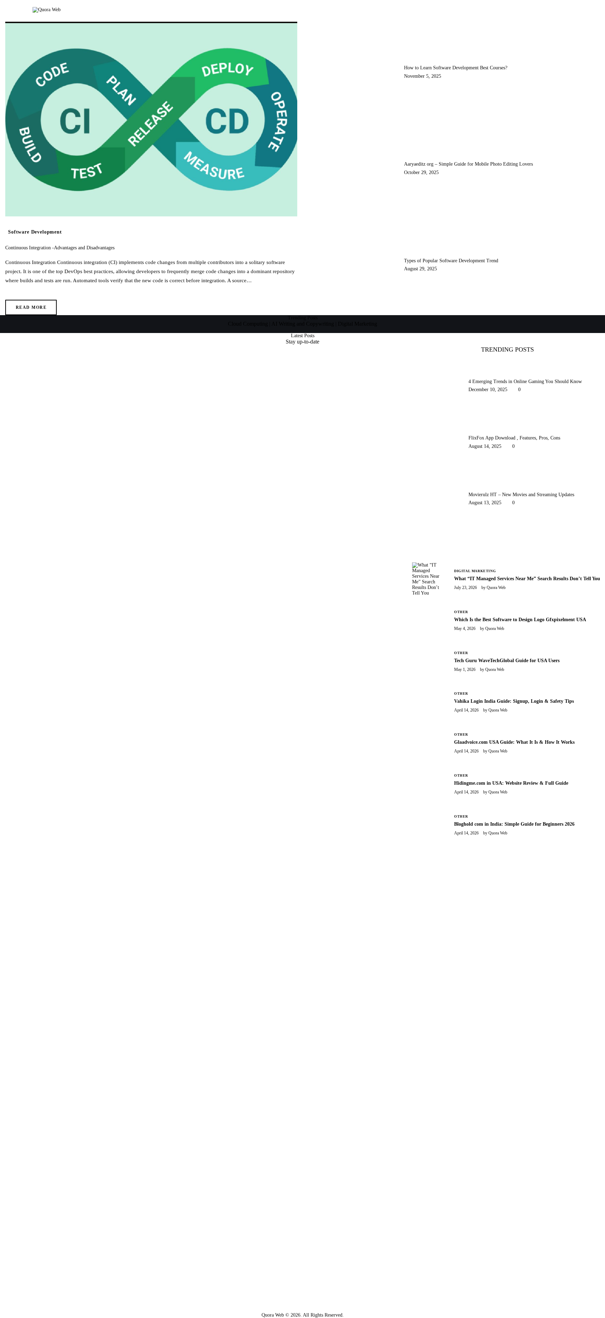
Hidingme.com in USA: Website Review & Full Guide (511, 783)
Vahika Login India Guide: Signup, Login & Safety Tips (514, 701)
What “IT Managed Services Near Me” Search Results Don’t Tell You (527, 578)
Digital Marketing (475, 571)
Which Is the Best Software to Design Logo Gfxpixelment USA (520, 619)
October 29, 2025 (421, 172)
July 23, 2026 (465, 587)
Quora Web (496, 587)
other (461, 612)
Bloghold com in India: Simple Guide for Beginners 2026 (514, 824)
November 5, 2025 (422, 76)
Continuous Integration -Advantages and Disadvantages (59, 247)
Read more (31, 307)
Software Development (35, 232)
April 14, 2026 (466, 710)
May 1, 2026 (464, 669)
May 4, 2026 (464, 628)
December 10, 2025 (487, 389)
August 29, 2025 (420, 268)
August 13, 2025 (484, 502)
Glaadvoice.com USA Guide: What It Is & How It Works (514, 742)
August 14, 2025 (484, 446)
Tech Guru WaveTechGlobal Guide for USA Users (506, 660)
